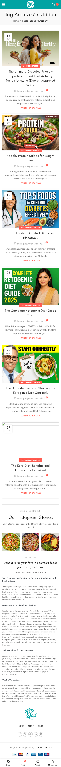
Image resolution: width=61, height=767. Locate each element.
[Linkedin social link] (36, 734)
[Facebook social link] (20, 734)
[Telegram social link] (41, 734)
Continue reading (30, 108)
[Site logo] (30, 4)
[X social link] (25, 734)
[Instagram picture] (11, 542)
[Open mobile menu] (4, 4)
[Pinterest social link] (30, 734)
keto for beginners (30, 150)
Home (16, 20)
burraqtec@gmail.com (27, 91)
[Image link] (30, 713)
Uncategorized (30, 66)
